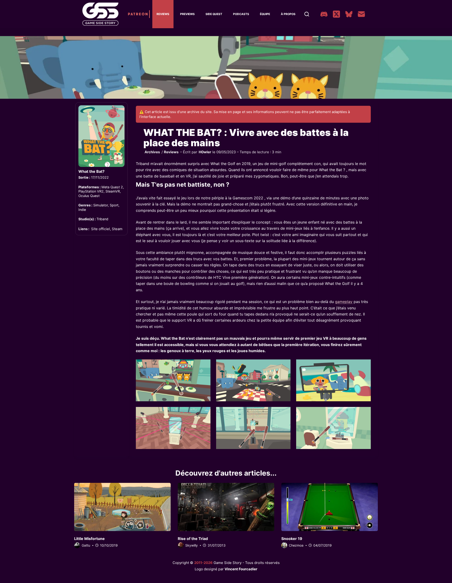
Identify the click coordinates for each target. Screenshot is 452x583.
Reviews (163, 14)
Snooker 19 (291, 538)
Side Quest (214, 14)
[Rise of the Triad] (226, 507)
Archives (152, 152)
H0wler (205, 152)
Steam (117, 229)
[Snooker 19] (329, 507)
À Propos (288, 14)
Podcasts (241, 14)
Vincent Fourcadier (241, 569)
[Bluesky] (348, 14)
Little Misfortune (89, 538)
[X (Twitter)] (336, 14)
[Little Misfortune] (122, 507)
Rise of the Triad (193, 538)
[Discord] (323, 14)
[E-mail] (361, 14)
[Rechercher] (306, 14)
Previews (187, 14)
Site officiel (100, 229)
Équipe (265, 14)
